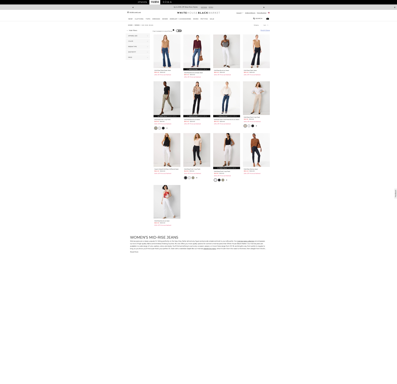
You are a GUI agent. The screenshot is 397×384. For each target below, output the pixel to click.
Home (130, 25)
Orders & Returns (250, 13)
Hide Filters (133, 30)
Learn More (221, 7)
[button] (268, 18)
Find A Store (265, 30)
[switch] (179, 31)
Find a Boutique (261, 13)
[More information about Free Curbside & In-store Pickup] (173, 30)
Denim (137, 25)
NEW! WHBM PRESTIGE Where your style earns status (193, 7)
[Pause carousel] (394, 7)
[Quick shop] (167, 128)
